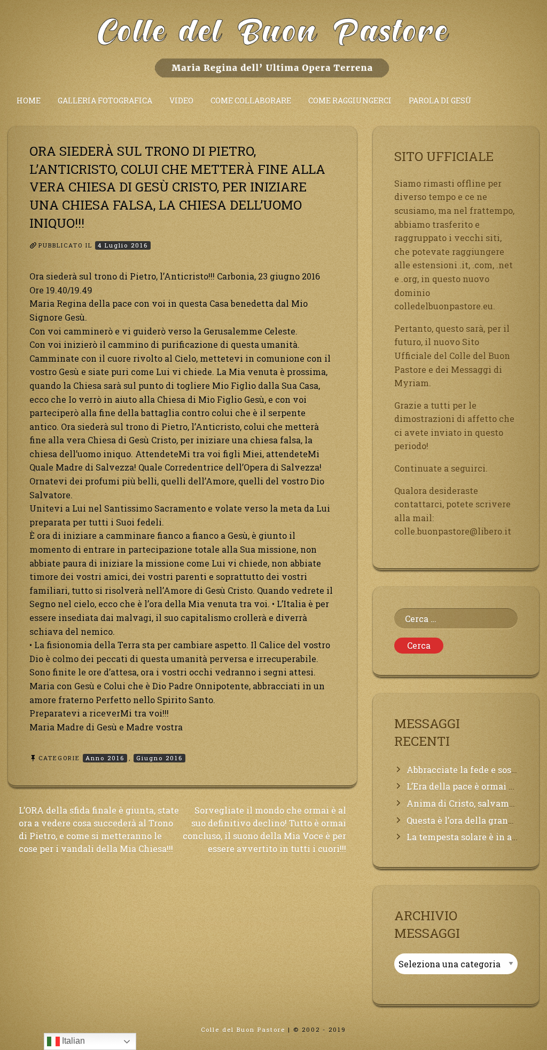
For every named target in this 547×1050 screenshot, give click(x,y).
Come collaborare (250, 101)
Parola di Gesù (440, 101)
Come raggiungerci (350, 101)
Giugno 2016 (159, 758)
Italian (72, 1040)
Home (29, 101)
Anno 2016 (104, 758)
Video (181, 101)
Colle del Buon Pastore (243, 1029)
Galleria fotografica (105, 101)
